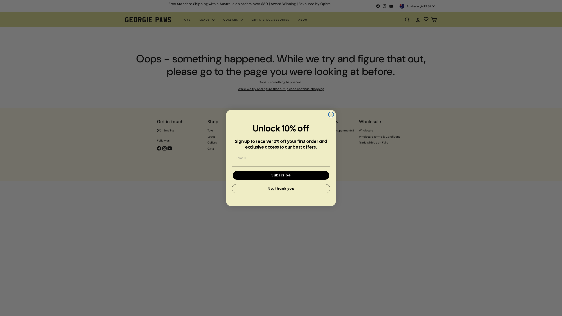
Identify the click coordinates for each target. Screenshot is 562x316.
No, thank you (281, 188)
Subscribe (281, 175)
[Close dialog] (331, 114)
